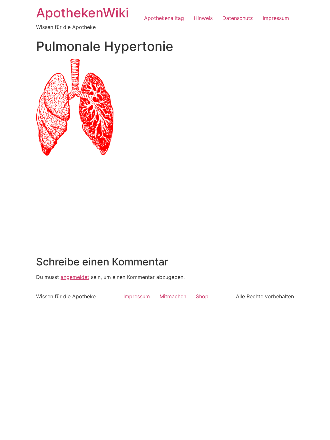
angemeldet (75, 277)
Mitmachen (173, 296)
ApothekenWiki (82, 13)
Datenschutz (237, 18)
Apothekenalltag (164, 18)
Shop (202, 296)
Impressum (276, 18)
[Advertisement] (165, 207)
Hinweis (203, 18)
